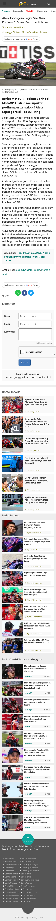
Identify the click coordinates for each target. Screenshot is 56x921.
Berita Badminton (12, 864)
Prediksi (5, 11)
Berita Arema (26, 883)
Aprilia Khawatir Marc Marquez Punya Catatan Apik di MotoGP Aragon (36, 402)
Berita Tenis (9, 870)
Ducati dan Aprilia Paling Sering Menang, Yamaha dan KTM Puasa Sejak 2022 (37, 441)
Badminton (42, 11)
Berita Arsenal (10, 876)
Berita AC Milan (11, 898)
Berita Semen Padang (30, 880)
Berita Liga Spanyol (29, 864)
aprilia (36, 269)
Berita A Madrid (29, 898)
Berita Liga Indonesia (30, 870)
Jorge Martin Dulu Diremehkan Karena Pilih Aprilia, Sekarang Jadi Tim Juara (37, 423)
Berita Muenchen (30, 892)
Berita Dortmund (12, 895)
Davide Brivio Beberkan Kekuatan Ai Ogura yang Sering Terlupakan (36, 480)
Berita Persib (26, 873)
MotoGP (30, 11)
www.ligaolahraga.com (31, 917)
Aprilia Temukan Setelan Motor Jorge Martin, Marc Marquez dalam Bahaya (36, 500)
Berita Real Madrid (12, 892)
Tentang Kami (9, 846)
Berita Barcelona (12, 889)
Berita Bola (9, 858)
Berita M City (28, 901)
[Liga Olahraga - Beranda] (28, 3)
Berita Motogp (11, 861)
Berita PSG (9, 886)
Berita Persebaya (28, 886)
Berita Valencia (29, 895)
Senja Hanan (19, 27)
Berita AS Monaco (12, 901)
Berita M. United (11, 873)
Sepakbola (17, 11)
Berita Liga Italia (28, 861)
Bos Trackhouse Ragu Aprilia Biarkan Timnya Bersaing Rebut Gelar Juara (27, 256)
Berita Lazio (27, 889)
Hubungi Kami (24, 849)
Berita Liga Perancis (30, 867)
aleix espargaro (23, 269)
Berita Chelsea (11, 883)
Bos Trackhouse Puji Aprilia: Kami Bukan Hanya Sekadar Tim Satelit (38, 460)
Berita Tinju (9, 867)
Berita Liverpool (11, 880)
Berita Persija (26, 876)
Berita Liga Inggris (29, 858)
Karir (35, 849)
